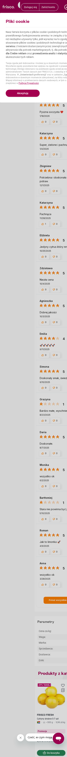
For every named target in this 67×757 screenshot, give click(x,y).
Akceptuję (22, 93)
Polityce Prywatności (29, 83)
